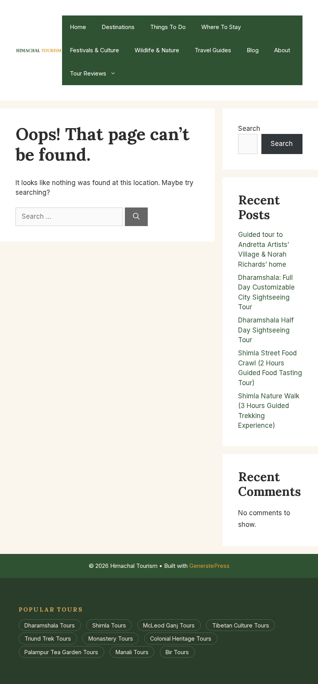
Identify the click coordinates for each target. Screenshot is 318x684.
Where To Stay (221, 27)
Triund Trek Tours (47, 638)
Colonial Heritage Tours (180, 638)
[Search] (136, 216)
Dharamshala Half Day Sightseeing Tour (266, 330)
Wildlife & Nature (157, 50)
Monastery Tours (110, 638)
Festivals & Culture (94, 50)
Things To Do (168, 27)
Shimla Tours (109, 625)
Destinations (118, 27)
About (282, 50)
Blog (253, 50)
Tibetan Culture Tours (240, 625)
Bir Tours (177, 651)
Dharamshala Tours (49, 625)
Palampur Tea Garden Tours (61, 651)
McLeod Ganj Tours (169, 625)
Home (78, 27)
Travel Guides (213, 50)
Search (249, 128)
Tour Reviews (88, 73)
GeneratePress (209, 565)
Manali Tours (132, 651)
